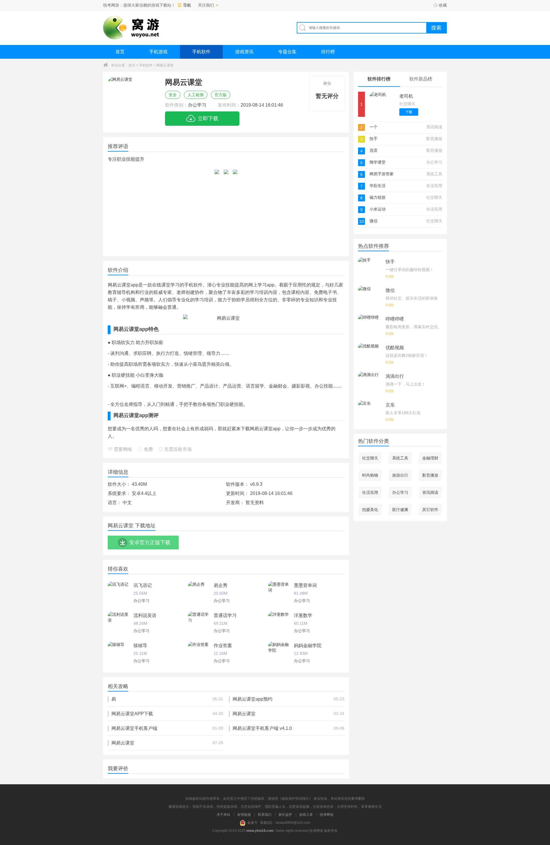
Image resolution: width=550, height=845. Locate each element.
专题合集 (287, 51)
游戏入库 (306, 815)
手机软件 (201, 51)
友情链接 (244, 815)
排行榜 (328, 51)
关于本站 (223, 815)
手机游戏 (158, 51)
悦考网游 (326, 815)
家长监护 (285, 815)
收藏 (443, 5)
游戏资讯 (244, 51)
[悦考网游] (132, 27)
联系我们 (265, 815)
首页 (120, 51)
